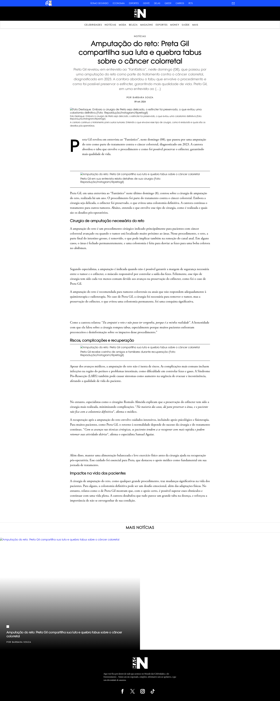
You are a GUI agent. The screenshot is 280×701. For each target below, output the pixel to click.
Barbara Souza (143, 97)
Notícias (110, 24)
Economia (119, 3)
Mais (195, 24)
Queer (168, 3)
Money (174, 24)
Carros (180, 3)
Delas (157, 3)
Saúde (186, 24)
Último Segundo (99, 3)
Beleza (133, 24)
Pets (190, 3)
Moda (122, 24)
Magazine (146, 24)
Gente (146, 3)
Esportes (134, 3)
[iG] (48, 5)
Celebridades (93, 24)
